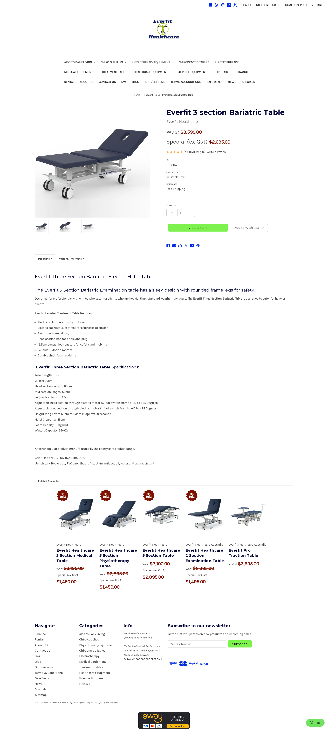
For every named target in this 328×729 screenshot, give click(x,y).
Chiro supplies (112, 62)
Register (306, 5)
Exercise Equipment (191, 72)
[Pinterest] (223, 5)
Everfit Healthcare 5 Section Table (161, 553)
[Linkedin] (229, 5)
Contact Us (107, 82)
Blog (135, 82)
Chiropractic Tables (194, 62)
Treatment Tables (115, 72)
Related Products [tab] (48, 481)
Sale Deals (214, 82)
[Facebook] (210, 5)
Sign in (290, 5)
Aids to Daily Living (78, 62)
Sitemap (41, 695)
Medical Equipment (78, 72)
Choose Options (76, 519)
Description (45, 258)
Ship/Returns (155, 82)
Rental (69, 82)
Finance (243, 72)
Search (246, 5)
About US (86, 82)
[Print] (180, 245)
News (232, 82)
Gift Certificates (268, 5)
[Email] (174, 245)
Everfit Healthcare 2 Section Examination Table (205, 555)
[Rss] (216, 5)
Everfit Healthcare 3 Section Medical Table (75, 555)
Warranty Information (71, 258)
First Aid (221, 72)
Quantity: (171, 205)
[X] (235, 5)
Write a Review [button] (216, 152)
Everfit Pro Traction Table (243, 553)
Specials (248, 82)
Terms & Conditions (186, 82)
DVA (123, 82)
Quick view (72, 510)
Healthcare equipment (151, 72)
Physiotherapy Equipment (151, 62)
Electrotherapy (226, 62)
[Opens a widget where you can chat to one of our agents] (315, 723)
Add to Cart (162, 519)
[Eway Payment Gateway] (164, 720)
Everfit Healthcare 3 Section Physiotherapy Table (118, 558)
